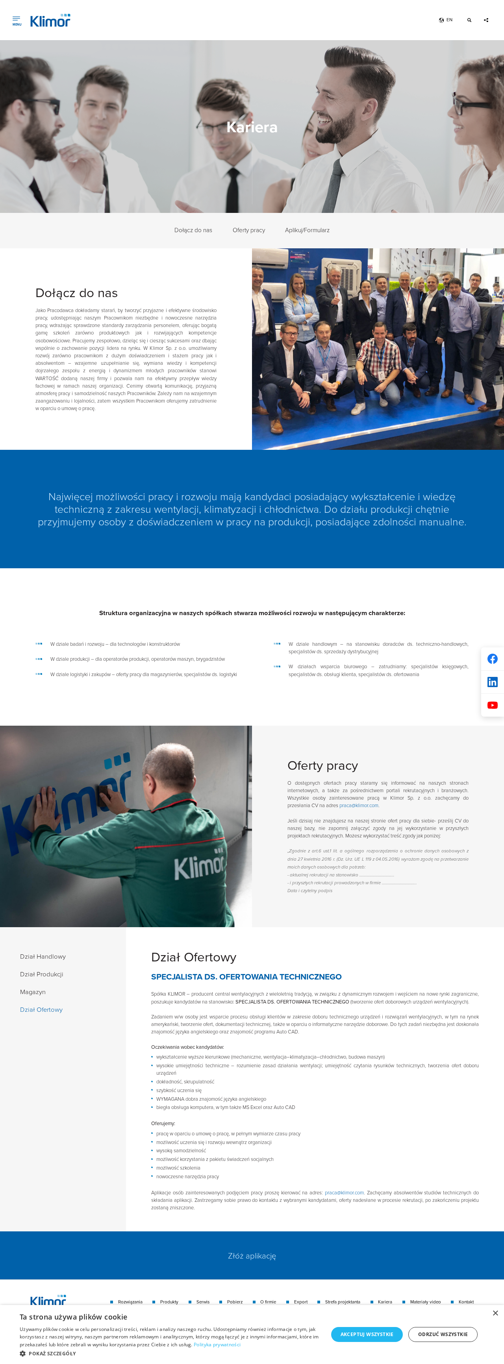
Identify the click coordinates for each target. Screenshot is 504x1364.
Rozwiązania (130, 1302)
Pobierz (235, 1302)
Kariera (385, 1302)
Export (301, 1302)
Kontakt (466, 1302)
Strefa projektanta (342, 1302)
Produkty (169, 1302)
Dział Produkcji (41, 973)
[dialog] (252, 1334)
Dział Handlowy (43, 956)
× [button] (495, 1313)
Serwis (202, 1302)
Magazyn (33, 991)
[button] (169, 1353)
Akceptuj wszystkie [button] (367, 1334)
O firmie (268, 1302)
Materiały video (425, 1302)
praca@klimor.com (358, 805)
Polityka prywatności (217, 1344)
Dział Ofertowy (41, 1009)
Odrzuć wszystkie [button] (443, 1334)
